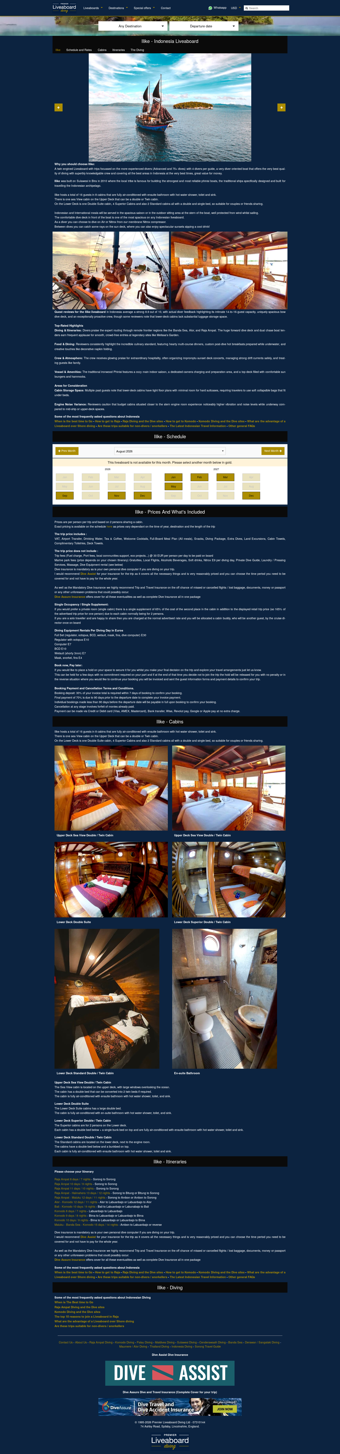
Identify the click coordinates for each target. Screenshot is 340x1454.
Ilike (57, 50)
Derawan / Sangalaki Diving (262, 1342)
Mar (225, 477)
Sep (64, 495)
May (173, 486)
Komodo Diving (124, 1342)
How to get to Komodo (181, 421)
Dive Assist (88, 574)
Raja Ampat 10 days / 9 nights (73, 1184)
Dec (142, 495)
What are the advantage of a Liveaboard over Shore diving (94, 1321)
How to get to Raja (107, 421)
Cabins (102, 50)
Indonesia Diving (182, 1346)
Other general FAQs (241, 426)
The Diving (137, 50)
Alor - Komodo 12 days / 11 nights (76, 1202)
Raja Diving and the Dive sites (143, 421)
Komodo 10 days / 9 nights (71, 1220)
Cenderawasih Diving (212, 1342)
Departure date (201, 26)
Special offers (142, 8)
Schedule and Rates (79, 50)
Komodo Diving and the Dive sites (222, 421)
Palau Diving (144, 1342)
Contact (166, 8)
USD (234, 8)
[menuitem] (64, 8)
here (109, 526)
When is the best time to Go (73, 421)
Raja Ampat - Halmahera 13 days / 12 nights (82, 1193)
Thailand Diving (159, 1346)
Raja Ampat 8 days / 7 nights (73, 1179)
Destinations (116, 8)
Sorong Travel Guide (208, 1346)
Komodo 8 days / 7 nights (70, 1211)
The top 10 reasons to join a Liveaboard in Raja (87, 1316)
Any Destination (130, 26)
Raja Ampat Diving (101, 1342)
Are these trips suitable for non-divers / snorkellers (132, 426)
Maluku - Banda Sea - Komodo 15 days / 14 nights (86, 1224)
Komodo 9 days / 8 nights (70, 1215)
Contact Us (66, 1342)
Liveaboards (91, 8)
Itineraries (118, 50)
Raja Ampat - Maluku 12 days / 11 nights (80, 1197)
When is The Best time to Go (74, 1302)
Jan (173, 477)
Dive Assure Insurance (70, 597)
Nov (116, 495)
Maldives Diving (165, 1342)
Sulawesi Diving (187, 1342)
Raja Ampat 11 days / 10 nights (74, 1188)
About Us (81, 1342)
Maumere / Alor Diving (133, 1346)
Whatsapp (219, 7)
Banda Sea (235, 1342)
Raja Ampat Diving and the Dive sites (79, 1307)
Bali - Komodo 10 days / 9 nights (75, 1206)
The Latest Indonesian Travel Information (198, 426)
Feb (199, 477)
